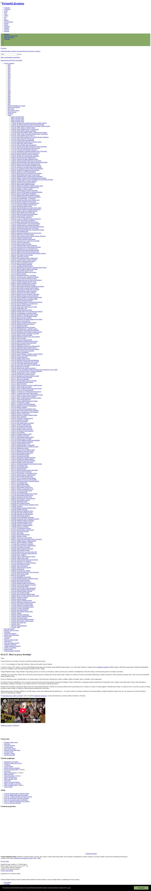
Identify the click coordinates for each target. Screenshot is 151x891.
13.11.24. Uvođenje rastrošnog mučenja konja (24, 204)
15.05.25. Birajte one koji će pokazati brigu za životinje (26, 173)
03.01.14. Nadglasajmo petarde (19, 448)
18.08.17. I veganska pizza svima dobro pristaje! (24, 393)
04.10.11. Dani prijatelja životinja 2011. (22, 487)
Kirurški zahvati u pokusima (12, 768)
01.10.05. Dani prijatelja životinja (20, 564)
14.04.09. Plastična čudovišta (19, 509)
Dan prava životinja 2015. (11, 769)
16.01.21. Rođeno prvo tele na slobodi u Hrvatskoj (25, 294)
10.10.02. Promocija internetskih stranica (22, 607)
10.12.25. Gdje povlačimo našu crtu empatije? (24, 145)
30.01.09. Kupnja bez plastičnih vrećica (22, 511)
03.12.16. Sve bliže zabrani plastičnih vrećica (23, 409)
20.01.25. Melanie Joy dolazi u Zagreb (22, 189)
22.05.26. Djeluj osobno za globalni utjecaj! (23, 127)
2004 (9, 99)
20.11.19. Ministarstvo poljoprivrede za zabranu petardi (26, 332)
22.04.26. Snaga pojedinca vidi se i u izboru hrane (25, 129)
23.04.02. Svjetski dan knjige (19, 618)
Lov (5, 18)
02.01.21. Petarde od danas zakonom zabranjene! (24, 296)
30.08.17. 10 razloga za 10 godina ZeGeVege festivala (26, 391)
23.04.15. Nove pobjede (18, 432)
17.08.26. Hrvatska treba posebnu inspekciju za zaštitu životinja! (29, 123)
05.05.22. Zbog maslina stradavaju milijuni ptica (24, 258)
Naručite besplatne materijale (12, 651)
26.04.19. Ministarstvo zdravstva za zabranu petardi (25, 346)
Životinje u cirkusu (9, 753)
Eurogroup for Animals (20, 858)
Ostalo (9, 115)
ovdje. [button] (69, 888)
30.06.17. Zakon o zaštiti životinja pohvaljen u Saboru (26, 398)
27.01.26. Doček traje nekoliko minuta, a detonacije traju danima (29, 132)
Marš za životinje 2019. (17, 120)
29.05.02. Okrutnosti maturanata (20, 614)
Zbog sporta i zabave (13, 110)
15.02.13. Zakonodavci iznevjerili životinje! (23, 460)
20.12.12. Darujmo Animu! (18, 468)
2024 (9, 68)
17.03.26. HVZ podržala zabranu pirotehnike (23, 131)
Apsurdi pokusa (8, 747)
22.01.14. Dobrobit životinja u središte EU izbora (24, 446)
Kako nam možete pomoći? (11, 643)
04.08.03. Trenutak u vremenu (19, 597)
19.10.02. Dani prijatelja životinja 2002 (22, 603)
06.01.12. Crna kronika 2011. (19, 482)
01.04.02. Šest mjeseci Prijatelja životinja (22, 619)
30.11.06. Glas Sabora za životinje (20, 547)
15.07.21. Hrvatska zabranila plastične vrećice (24, 281)
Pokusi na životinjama (14, 107)
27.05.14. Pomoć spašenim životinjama (22, 442)
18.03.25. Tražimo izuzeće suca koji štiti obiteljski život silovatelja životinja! (32, 179)
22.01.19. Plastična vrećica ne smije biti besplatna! (25, 360)
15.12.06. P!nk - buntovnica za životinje (22, 544)
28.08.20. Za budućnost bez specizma (21, 310)
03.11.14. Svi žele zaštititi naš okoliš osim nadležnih (25, 440)
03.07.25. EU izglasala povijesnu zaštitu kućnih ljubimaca (27, 168)
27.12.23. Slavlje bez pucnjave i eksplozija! (23, 220)
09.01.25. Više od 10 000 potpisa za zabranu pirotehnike (26, 192)
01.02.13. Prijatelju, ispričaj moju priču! (22, 462)
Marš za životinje (9, 774)
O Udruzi (6, 638)
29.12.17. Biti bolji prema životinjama (21, 377)
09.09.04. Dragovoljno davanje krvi (21, 581)
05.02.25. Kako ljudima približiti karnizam (23, 184)
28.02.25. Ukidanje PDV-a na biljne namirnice (24, 181)
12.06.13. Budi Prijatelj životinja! (20, 454)
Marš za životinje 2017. (10, 772)
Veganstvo (7, 7)
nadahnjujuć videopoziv (40, 695)
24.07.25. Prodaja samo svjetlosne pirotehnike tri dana (26, 165)
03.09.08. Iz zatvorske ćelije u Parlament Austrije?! (25, 519)
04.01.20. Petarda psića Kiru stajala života (22, 324)
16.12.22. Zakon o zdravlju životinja (21, 244)
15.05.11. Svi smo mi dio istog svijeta (21, 490)
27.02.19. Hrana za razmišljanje (20, 352)
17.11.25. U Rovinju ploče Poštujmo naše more (24, 149)
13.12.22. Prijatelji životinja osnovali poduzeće (24, 245)
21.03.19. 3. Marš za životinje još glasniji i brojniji (18, 796)
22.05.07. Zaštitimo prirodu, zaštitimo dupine (23, 541)
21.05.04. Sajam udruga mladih (19, 586)
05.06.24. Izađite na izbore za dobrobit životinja (24, 211)
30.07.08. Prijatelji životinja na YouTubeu (22, 520)
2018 (9, 77)
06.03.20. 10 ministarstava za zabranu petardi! (24, 313)
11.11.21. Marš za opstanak (18, 274)
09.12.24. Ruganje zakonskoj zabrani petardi (23, 201)
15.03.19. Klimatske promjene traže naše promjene (25, 349)
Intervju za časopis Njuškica (12, 782)
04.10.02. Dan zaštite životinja (19, 610)
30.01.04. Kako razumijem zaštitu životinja (23, 589)
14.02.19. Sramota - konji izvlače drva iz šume (24, 355)
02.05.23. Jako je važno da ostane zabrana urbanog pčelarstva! (28, 236)
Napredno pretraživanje (13, 57)
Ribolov (6, 20)
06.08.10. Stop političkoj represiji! (20, 500)
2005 (9, 98)
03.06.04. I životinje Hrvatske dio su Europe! (23, 585)
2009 (9, 91)
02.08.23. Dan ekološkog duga (19, 231)
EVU (12, 858)
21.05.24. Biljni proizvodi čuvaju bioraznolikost (24, 214)
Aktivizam (7, 39)
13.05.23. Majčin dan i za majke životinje (22, 234)
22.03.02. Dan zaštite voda (18, 622)
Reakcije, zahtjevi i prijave (11, 630)
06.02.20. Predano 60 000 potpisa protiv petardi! (24, 314)
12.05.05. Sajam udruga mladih (19, 574)
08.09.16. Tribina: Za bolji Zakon (20, 413)
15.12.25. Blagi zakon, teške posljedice (22, 143)
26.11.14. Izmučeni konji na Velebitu (21, 438)
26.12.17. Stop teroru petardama (20, 379)
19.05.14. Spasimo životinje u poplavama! (22, 445)
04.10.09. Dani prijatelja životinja (20, 503)
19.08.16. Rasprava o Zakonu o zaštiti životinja (24, 415)
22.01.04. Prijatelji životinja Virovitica (21, 591)
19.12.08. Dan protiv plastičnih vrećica (22, 512)
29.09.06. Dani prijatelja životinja (20, 550)
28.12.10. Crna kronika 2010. (19, 492)
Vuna (5, 14)
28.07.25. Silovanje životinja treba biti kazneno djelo (25, 164)
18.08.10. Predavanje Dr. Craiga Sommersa (23, 498)
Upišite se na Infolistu (10, 647)
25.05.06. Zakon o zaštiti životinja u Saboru (23, 556)
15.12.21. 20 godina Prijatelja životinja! (22, 266)
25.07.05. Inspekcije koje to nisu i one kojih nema (25, 572)
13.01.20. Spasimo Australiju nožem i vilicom (23, 322)
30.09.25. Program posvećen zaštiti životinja (23, 157)
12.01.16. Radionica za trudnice (20, 420)
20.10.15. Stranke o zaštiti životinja (21, 424)
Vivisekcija (7, 9)
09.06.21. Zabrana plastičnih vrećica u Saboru (24, 283)
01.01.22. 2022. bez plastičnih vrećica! (22, 263)
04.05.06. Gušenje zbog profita (19, 558)
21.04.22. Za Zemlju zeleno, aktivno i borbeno (24, 259)
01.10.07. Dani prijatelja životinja (20, 534)
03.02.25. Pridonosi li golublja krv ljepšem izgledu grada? (27, 186)
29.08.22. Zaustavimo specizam (20, 256)
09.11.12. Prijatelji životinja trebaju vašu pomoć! (24, 470)
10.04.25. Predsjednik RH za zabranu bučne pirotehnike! (27, 176)
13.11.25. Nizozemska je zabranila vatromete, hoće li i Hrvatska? (29, 151)
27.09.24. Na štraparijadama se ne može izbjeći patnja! (26, 208)
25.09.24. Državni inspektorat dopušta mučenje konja (26, 209)
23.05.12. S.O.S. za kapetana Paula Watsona (23, 478)
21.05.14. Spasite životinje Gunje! (20, 443)
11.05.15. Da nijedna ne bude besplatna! (22, 431)
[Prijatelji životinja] (12, 3)
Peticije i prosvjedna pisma (11, 635)
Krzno (6, 11)
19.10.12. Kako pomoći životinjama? (21, 471)
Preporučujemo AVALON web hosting (11, 60)
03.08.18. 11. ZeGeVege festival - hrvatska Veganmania (26, 371)
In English (3, 48)
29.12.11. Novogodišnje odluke (20, 484)
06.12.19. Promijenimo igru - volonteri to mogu (24, 329)
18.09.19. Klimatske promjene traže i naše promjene (25, 336)
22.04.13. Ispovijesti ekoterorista (20, 456)
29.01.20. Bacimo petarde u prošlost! (21, 318)
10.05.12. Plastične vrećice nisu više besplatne (24, 479)
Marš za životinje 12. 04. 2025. (12, 783)
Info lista (6, 29)
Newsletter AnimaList (10, 633)
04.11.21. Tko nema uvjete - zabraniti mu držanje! (25, 277)
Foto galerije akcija (9, 629)
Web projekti (7, 636)
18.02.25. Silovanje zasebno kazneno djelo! (23, 182)
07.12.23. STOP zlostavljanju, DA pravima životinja (25, 223)
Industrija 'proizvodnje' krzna (12, 750)
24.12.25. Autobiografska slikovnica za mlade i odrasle (26, 142)
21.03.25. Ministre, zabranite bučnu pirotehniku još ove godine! (28, 178)
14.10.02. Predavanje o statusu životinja (22, 605)
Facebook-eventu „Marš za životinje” (13, 695)
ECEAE (30, 858)
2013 (9, 85)
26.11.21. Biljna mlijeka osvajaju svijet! (22, 270)
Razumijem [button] (141, 888)
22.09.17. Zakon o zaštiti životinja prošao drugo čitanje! (26, 388)
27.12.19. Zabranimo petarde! (19, 325)
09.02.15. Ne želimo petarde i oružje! (21, 434)
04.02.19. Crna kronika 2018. (19, 357)
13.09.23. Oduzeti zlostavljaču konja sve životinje (25, 228)
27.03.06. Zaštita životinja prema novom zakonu (24, 559)
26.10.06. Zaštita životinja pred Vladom (22, 548)
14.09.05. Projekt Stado (17, 569)
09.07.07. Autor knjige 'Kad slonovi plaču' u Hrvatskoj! (26, 539)
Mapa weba (4, 57)
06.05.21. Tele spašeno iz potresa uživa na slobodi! (25, 289)
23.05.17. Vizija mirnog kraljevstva (21, 399)
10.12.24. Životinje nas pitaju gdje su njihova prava (25, 200)
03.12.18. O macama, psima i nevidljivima (16, 800)
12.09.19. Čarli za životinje (18, 338)
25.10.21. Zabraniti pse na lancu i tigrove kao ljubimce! (26, 280)
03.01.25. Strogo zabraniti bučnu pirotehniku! (23, 193)
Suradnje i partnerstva (10, 644)
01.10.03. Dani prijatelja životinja (20, 592)
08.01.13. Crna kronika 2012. (19, 465)
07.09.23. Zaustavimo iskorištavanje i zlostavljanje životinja (27, 230)
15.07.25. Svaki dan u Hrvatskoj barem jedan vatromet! (26, 167)
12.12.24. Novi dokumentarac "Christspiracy (23, 198)
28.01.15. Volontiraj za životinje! (20, 435)
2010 (9, 90)
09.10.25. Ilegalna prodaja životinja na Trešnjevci (24, 154)
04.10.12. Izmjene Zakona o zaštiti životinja (23, 475)
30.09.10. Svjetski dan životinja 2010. (21, 497)
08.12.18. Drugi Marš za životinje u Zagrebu (16, 798)
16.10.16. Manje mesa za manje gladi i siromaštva (25, 410)
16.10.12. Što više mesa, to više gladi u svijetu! (24, 473)
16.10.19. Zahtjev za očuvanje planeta (21, 335)
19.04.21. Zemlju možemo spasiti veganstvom (24, 291)
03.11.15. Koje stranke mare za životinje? (22, 423)
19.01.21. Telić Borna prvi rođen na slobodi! (23, 292)
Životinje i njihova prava (11, 36)
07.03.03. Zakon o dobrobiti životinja (21, 600)
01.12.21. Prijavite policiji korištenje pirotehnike (24, 269)
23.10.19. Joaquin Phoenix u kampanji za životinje (25, 333)
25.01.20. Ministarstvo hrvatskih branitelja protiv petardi (26, 319)
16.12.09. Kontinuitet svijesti (19, 501)
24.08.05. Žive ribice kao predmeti (20, 570)
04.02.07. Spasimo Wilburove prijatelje (22, 542)
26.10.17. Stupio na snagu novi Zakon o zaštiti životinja (26, 385)
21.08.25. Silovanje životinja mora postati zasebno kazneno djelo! (29, 162)
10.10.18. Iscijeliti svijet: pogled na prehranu (23, 368)
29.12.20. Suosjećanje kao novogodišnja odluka (24, 299)
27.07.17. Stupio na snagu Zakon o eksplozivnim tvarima (27, 394)
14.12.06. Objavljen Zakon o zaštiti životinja (23, 545)
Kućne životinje (8, 22)
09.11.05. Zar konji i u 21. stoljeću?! (21, 561)
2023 (9, 69)
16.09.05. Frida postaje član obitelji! (21, 567)
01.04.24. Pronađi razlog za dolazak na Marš (16, 793)
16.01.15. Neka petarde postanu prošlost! (22, 437)
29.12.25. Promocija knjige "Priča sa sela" (22, 138)
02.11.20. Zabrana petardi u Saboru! (21, 305)
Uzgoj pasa (7, 771)
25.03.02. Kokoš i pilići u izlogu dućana (22, 621)
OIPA (39, 858)
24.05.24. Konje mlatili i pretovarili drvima (23, 212)
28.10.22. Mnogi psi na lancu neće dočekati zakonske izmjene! (28, 253)
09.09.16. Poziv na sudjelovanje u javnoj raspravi (24, 412)
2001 (9, 104)
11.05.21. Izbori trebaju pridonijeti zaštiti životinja (25, 288)
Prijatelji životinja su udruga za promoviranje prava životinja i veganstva (20, 51)
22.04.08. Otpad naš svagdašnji (19, 526)
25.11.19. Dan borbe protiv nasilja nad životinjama (25, 330)
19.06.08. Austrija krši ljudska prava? (21, 523)
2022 (9, 71)
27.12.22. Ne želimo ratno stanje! (20, 242)
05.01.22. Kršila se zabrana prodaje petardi (23, 261)
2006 (9, 96)
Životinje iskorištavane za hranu (16, 105)
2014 (9, 83)
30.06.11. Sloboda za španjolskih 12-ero (22, 489)
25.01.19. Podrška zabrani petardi (20, 358)
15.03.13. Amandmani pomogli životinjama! (23, 457)
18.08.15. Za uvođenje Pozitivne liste (21, 426)
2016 (9, 80)
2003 (9, 101)
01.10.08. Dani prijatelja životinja (20, 515)
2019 (9, 76)
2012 (9, 87)
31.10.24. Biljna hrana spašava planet (21, 206)
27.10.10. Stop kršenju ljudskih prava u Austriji (24, 493)
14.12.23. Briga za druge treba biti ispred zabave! (24, 222)
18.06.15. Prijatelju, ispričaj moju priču (22, 429)
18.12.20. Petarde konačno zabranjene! (22, 300)
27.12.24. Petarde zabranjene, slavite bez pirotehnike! (26, 197)
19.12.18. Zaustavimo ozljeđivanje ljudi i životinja (25, 362)
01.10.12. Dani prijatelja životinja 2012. (22, 476)
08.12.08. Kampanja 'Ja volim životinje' (22, 514)
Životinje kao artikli (9, 755)
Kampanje (7, 26)
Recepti (6, 23)
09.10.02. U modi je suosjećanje (20, 608)
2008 (9, 93)
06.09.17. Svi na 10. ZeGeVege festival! (22, 390)
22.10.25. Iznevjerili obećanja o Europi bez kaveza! (25, 153)
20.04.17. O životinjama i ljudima (20, 402)
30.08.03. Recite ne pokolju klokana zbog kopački (25, 596)
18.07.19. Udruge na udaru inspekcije (21, 340)
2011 (9, 88)
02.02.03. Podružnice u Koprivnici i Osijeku (23, 602)
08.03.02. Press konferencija (19, 625)
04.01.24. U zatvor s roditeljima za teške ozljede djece (26, 219)
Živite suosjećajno (9, 37)
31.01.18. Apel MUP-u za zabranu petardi (22, 374)
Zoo (5, 17)
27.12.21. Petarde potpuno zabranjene (21, 264)
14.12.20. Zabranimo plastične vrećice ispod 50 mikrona (26, 302)
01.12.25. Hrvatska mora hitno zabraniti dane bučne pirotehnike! (29, 146)
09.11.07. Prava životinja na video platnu (22, 530)
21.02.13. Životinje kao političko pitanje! (22, 459)
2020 (9, 74)
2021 (9, 72)
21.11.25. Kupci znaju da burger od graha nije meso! (25, 148)
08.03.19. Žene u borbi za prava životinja (22, 351)
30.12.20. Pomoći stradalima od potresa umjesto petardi (26, 297)
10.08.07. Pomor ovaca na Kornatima (21, 537)
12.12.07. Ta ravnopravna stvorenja (21, 528)
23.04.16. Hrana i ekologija (18, 416)
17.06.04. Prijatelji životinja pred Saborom (23, 583)
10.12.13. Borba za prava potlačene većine (23, 449)
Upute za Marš (8, 787)
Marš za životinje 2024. (17, 118)
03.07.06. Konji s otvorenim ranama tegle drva (24, 553)
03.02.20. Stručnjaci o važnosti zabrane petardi (24, 316)
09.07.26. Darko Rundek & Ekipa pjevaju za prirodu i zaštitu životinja (30, 126)
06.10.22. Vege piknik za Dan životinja (22, 255)
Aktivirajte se (8, 641)
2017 (9, 79)
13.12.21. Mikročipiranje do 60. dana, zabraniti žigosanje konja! (28, 267)
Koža (5, 12)
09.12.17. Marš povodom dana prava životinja (24, 380)
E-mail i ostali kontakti (7, 870)
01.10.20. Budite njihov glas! (19, 308)
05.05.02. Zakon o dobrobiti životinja (21, 616)
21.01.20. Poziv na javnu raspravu (20, 321)
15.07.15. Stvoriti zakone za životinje (21, 427)
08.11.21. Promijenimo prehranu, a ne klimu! (23, 275)
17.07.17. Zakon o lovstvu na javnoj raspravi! (23, 396)
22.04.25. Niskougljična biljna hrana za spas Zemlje (25, 175)
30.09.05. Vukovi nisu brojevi (19, 566)
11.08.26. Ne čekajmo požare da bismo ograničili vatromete (27, 124)
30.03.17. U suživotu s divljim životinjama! (23, 404)
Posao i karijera (8, 649)
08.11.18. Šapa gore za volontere (20, 366)
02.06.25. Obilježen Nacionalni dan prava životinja (25, 170)
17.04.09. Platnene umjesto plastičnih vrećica (23, 508)
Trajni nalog (7, 780)
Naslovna (6, 34)
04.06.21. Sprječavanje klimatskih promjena (23, 285)
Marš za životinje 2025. (17, 116)
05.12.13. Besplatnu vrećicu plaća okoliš (22, 451)
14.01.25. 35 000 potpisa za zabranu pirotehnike (24, 190)
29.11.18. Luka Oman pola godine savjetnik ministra (25, 365)
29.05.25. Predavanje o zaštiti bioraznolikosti (23, 171)
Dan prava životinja (9, 745)
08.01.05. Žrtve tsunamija (18, 575)
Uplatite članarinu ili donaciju (12, 646)
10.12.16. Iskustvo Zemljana (19, 407)
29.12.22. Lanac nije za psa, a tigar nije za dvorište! (25, 241)
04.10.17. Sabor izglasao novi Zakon (21, 387)
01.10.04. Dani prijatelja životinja (20, 580)
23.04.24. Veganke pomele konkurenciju (22, 215)
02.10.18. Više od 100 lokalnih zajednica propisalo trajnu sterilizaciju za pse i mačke (34, 369)
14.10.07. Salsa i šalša (17, 533)
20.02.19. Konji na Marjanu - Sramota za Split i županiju (26, 354)
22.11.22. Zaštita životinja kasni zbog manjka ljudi (25, 252)
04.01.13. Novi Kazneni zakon (19, 467)
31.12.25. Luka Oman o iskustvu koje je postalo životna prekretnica (29, 137)
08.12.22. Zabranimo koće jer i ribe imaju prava (24, 248)
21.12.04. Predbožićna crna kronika (21, 577)
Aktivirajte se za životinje (11, 761)
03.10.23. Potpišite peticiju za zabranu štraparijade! (25, 225)
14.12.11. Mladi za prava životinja (20, 486)
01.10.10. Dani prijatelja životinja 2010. (22, 495)
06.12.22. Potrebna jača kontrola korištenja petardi (25, 250)
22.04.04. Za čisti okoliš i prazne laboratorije (23, 588)
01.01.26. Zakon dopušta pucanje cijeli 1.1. (23, 135)
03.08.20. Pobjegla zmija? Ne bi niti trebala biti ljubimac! (27, 311)
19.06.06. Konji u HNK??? (18, 555)
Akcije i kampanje (9, 63)
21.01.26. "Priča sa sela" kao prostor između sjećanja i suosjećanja (29, 134)
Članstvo (6, 28)
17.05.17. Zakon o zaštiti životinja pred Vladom (24, 401)
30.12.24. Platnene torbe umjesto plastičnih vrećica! (25, 195)
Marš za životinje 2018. (17, 121)
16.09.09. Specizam (16, 506)
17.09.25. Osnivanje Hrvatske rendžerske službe (24, 159)
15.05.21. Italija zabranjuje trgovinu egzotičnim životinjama (27, 286)
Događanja (7, 632)
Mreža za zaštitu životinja (11, 640)
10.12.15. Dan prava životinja (19, 421)
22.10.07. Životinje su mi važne (20, 531)
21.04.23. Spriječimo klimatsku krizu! (21, 237)
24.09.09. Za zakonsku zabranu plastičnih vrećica (24, 504)
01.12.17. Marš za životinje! (19, 384)
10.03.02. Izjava (15, 624)
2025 (9, 66)
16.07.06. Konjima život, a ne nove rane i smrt (24, 552)
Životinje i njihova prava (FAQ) (13, 763)
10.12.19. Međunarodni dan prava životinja (23, 327)
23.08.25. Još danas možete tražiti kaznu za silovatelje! (26, 160)
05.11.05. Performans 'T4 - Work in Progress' (23, 563)
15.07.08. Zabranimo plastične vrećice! (22, 522)
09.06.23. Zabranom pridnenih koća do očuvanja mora (26, 233)
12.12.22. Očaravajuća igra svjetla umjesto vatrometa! (26, 247)
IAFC (34, 858)
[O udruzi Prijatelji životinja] (91, 853)
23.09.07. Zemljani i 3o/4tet (18, 536)
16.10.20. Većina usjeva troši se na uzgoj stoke (24, 307)
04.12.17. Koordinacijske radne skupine (22, 382)
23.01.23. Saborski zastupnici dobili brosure (23, 239)
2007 (9, 94)
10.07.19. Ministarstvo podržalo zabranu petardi (24, 341)
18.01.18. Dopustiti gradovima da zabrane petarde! (25, 376)
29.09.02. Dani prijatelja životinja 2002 (22, 611)
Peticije (6, 25)
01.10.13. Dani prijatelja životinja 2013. (22, 453)
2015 (9, 82)
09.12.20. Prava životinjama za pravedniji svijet (24, 303)
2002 (9, 102)
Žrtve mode (11, 109)
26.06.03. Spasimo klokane (18, 599)
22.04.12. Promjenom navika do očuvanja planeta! (25, 481)
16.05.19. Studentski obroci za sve (20, 344)
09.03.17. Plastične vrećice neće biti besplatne (23, 405)
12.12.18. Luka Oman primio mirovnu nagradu (24, 363)
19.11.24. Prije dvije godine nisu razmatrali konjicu (25, 203)
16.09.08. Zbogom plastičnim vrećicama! (22, 517)
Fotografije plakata (9, 776)
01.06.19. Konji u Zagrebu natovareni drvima (23, 343)
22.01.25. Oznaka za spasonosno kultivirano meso (25, 187)
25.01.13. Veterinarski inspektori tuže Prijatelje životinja (26, 464)
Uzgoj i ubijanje (8, 766)
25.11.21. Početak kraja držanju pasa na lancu (23, 272)
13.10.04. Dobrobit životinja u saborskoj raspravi (24, 578)
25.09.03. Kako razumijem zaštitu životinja (23, 594)
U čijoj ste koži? (8, 752)
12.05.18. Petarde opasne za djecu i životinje (23, 373)
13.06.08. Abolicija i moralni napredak (21, 525)
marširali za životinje (102, 667)
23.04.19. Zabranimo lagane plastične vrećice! (24, 347)
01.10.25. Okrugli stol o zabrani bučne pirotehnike (25, 156)
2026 (9, 65)
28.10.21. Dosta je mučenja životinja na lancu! (24, 278)
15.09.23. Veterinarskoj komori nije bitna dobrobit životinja (27, 226)
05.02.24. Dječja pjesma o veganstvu (21, 217)
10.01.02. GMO (15, 627)
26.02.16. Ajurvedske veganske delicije (22, 418)
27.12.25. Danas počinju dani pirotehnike (22, 140)
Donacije (6, 31)
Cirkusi (6, 15)
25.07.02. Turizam (16, 613)
